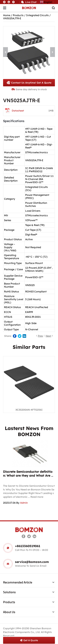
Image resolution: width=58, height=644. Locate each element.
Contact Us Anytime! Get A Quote (31, 82)
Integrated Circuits (37, 15)
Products (18, 15)
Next (48, 335)
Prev (40, 335)
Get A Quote (30, 640)
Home (6, 15)
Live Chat (31, 2)
